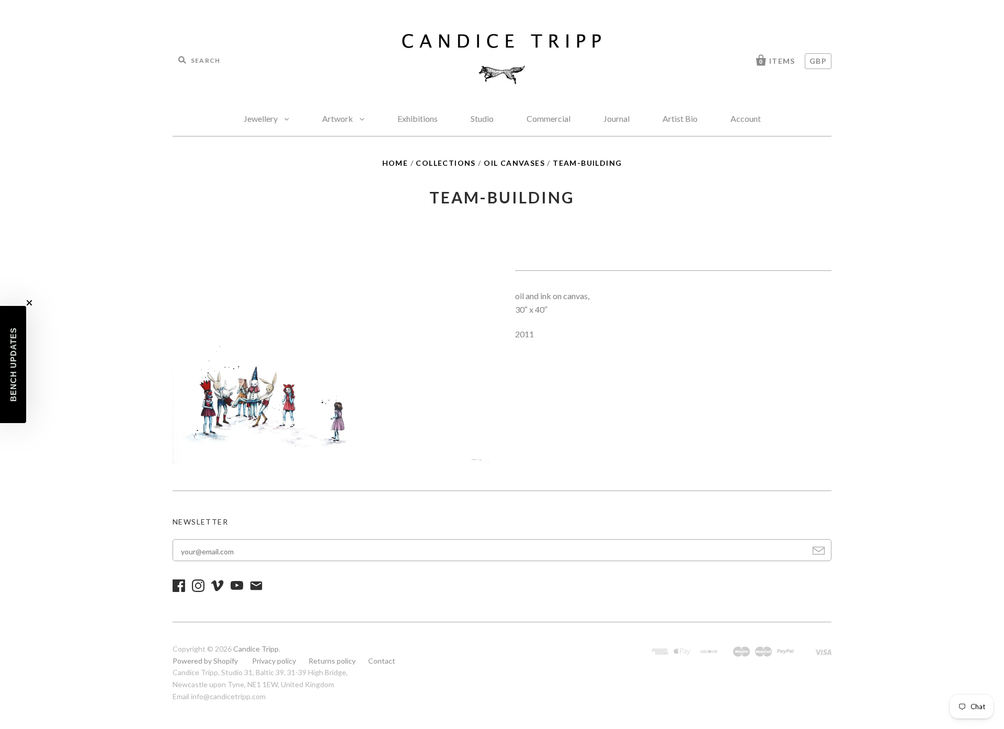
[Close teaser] (29, 303)
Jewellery (261, 118)
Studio (482, 118)
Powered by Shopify (205, 660)
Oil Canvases (514, 162)
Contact (381, 660)
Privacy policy (274, 660)
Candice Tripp (256, 648)
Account (746, 118)
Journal (616, 118)
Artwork (338, 118)
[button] (13, 364)
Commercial (549, 118)
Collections (445, 162)
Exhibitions (417, 118)
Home (395, 162)
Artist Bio (680, 118)
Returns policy (332, 660)
